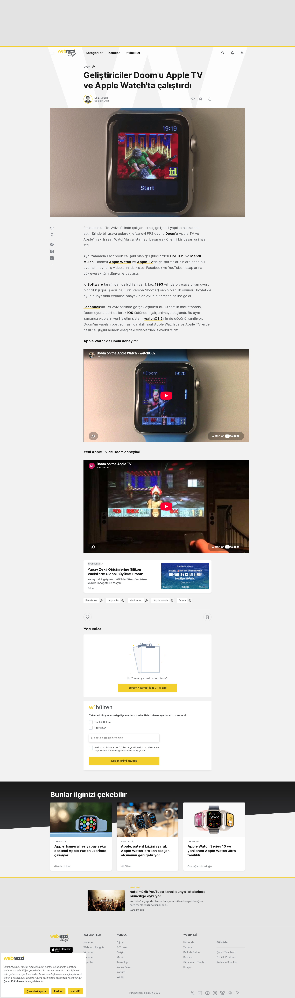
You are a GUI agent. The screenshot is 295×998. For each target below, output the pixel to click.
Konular (114, 53)
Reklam (187, 957)
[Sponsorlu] (185, 576)
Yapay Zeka (123, 967)
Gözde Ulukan (62, 866)
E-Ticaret (122, 947)
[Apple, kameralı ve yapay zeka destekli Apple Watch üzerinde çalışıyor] (81, 819)
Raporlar (88, 962)
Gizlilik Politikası (226, 957)
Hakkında (188, 942)
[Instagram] (215, 993)
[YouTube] (207, 993)
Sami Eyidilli (137, 909)
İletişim (187, 967)
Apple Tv (113, 600)
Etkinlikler (132, 53)
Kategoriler (94, 53)
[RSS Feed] (237, 993)
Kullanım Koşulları (227, 962)
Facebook (91, 307)
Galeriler (88, 957)
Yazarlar (188, 947)
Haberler (88, 942)
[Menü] (52, 53)
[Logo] (67, 52)
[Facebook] (230, 993)
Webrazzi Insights (93, 947)
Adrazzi (92, 588)
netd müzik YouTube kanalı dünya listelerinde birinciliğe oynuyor (168, 894)
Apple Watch (120, 262)
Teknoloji (60, 841)
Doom (182, 600)
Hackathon (136, 600)
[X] (192, 993)
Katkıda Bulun (191, 952)
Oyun (86, 66)
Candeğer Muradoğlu (199, 866)
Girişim (121, 952)
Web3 (120, 976)
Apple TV (145, 262)
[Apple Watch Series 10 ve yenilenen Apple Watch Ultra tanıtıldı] (214, 819)
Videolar (88, 952)
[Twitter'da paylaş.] (52, 251)
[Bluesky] (222, 993)
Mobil (120, 957)
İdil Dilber (126, 866)
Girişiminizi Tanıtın (194, 962)
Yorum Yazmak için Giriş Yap (147, 687)
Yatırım (121, 972)
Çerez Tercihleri (226, 952)
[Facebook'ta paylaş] (52, 244)
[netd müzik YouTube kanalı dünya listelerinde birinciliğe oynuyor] (106, 900)
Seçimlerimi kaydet (124, 760)
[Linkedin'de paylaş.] (52, 258)
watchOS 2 (153, 318)
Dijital (120, 942)
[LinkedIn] (200, 993)
